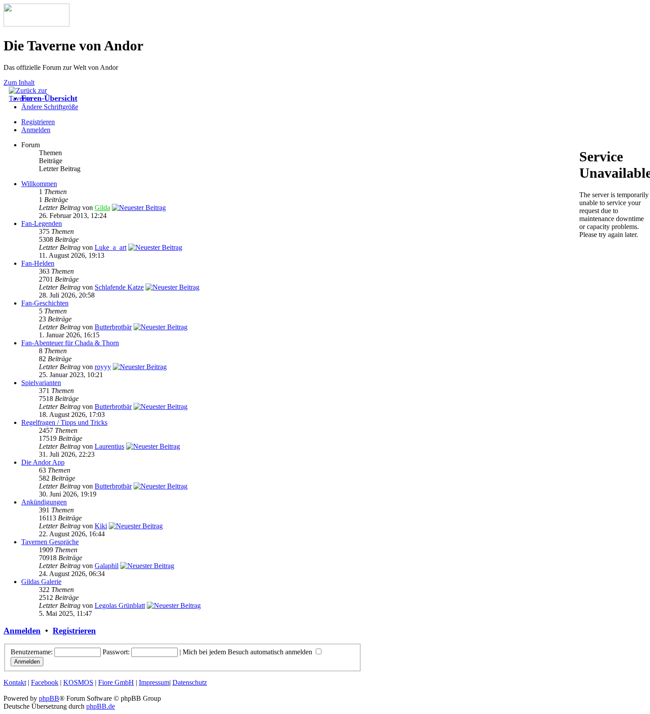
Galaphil (107, 565)
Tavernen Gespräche (50, 542)
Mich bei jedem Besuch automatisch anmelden (248, 652)
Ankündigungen (44, 502)
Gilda (102, 207)
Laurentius (109, 446)
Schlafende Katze (119, 287)
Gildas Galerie (41, 581)
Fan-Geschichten (45, 303)
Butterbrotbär (113, 327)
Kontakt (15, 682)
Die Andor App (43, 462)
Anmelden (35, 130)
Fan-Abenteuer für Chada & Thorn (70, 343)
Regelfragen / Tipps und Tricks (64, 422)
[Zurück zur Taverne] (31, 98)
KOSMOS (78, 682)
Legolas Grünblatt (120, 605)
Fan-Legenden (41, 223)
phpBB (49, 698)
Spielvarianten (41, 382)
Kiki (101, 526)
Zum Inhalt (19, 82)
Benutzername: (32, 652)
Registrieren (74, 630)
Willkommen (39, 183)
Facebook (44, 682)
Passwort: (116, 652)
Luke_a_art (110, 247)
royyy (103, 366)
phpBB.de (100, 706)
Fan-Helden (37, 263)
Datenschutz (189, 682)
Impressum (154, 682)
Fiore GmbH (116, 682)
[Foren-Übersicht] (36, 24)
